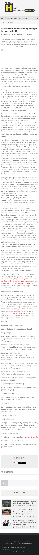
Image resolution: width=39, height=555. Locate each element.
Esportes (21, 542)
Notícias (29, 34)
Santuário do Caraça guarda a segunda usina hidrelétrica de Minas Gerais (24, 502)
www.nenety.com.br (24, 283)
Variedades (28, 542)
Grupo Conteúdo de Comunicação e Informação (25, 551)
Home (3, 22)
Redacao (5, 34)
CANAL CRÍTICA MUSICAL (25, 544)
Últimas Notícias (11, 544)
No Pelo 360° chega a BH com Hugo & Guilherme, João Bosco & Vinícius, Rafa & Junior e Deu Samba (24, 522)
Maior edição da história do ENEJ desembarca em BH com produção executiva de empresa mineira (22, 512)
